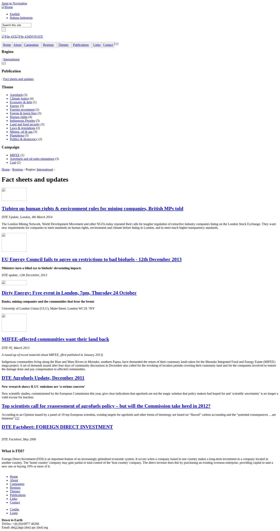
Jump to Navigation (14, 3)
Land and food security (25, 124)
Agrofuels (16, 95)
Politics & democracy (24, 139)
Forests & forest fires (23, 113)
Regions (17, 169)
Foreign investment (22, 109)
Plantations (17, 135)
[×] (116, 43)
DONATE (36, 36)
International (11, 59)
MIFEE (15, 155)
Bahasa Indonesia (21, 17)
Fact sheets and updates (18, 79)
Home (6, 169)
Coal (13, 162)
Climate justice (19, 98)
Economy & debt (21, 102)
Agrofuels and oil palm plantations (32, 159)
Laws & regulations (22, 128)
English (15, 14)
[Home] (7, 7)
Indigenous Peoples (22, 120)
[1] (17, 418)
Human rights (18, 117)
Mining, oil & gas (21, 131)
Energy (14, 106)
